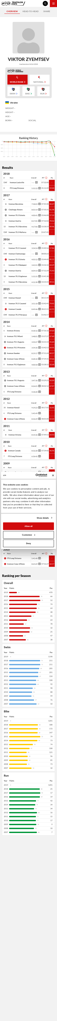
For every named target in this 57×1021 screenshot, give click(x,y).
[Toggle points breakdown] (36, 182)
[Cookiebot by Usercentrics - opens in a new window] (36, 475)
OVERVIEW (12, 11)
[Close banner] (53, 475)
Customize (27, 535)
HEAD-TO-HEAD (31, 11)
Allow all (28, 526)
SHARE (46, 11)
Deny (28, 543)
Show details (43, 518)
